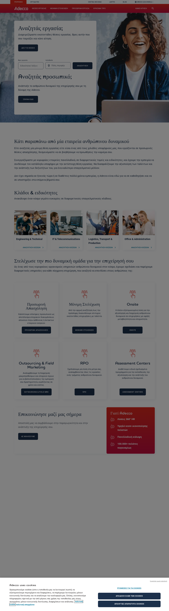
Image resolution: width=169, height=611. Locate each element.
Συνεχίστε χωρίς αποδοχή (158, 581)
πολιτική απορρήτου (25, 604)
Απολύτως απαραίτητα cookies (129, 604)
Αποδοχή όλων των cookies (129, 596)
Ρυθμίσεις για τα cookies (129, 588)
